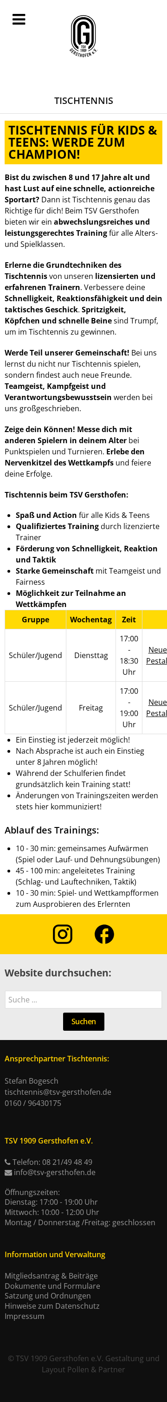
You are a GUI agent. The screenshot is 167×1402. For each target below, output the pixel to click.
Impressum (25, 1316)
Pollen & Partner (96, 1369)
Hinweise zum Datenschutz (52, 1306)
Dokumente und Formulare (52, 1286)
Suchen (83, 1021)
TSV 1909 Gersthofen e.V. (59, 1358)
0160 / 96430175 (33, 1103)
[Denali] (83, 36)
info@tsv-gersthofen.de (55, 1172)
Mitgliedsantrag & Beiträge (51, 1276)
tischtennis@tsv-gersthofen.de (58, 1092)
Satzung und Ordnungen (48, 1296)
